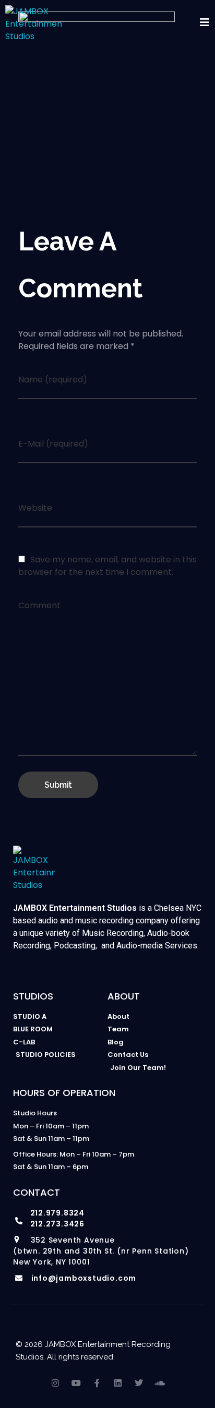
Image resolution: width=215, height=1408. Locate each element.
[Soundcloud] (160, 1383)
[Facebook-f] (97, 1383)
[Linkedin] (118, 1383)
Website (35, 508)
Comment (39, 605)
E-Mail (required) (53, 444)
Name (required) (52, 380)
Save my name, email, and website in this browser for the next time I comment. (107, 565)
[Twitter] (139, 1383)
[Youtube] (76, 1383)
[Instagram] (55, 1383)
